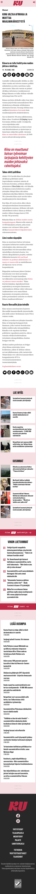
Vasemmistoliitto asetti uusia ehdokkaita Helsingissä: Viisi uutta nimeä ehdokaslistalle (20, 573)
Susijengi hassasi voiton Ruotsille (14, 730)
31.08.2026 (6, 635)
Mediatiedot (18, 836)
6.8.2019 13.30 (30, 70)
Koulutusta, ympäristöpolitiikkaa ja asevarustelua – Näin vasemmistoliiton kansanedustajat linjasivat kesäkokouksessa (18, 761)
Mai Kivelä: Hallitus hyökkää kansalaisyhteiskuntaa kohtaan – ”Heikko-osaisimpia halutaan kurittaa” (23, 483)
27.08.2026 (6, 733)
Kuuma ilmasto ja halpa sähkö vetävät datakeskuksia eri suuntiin (22, 415)
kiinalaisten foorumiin (17, 110)
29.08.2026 (7, 668)
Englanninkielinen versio (11, 366)
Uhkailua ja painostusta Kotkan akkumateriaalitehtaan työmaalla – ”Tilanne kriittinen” (23, 469)
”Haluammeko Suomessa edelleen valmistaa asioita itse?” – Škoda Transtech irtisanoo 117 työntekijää (18, 583)
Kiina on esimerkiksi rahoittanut (14, 134)
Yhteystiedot (18, 829)
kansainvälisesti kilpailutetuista (20, 230)
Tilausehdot (18, 856)
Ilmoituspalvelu (18, 843)
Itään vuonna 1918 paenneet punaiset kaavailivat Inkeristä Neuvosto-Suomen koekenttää (16, 663)
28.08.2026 (7, 680)
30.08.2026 (7, 642)
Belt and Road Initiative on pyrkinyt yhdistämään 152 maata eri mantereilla (16, 259)
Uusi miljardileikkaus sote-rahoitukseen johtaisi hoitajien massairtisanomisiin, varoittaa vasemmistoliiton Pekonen (16, 773)
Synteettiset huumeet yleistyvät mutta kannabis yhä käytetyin (22, 399)
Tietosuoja (18, 850)
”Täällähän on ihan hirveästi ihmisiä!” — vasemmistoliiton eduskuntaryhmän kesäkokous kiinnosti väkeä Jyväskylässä (17, 721)
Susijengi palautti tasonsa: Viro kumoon (16, 639)
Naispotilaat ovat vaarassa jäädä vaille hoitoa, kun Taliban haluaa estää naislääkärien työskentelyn (23, 444)
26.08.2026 (7, 766)
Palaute (18, 840)
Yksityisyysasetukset (18, 853)
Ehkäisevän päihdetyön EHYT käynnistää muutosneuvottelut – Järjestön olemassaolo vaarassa (18, 675)
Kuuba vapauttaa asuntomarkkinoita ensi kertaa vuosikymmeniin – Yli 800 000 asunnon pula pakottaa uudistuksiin (22, 431)
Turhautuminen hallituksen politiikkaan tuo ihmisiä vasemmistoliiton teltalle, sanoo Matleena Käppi (17, 749)
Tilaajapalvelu (18, 833)
